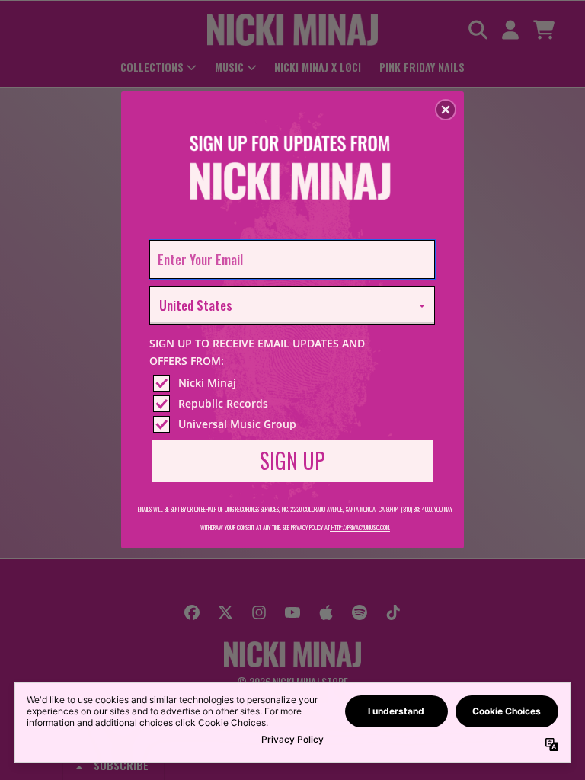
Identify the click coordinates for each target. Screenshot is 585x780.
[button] (445, 110)
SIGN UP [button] (292, 460)
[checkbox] (294, 383)
